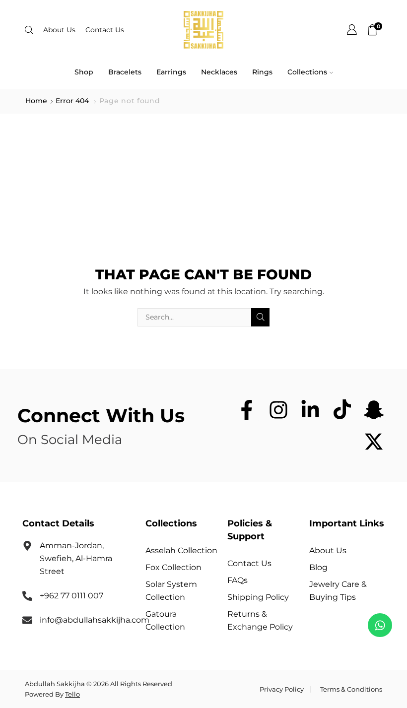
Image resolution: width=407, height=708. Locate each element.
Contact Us (104, 29)
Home (36, 101)
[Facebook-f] (247, 410)
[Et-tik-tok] (342, 410)
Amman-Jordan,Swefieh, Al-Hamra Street (76, 558)
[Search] (260, 317)
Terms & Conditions (351, 689)
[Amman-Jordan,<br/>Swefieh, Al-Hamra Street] (27, 546)
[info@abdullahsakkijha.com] (27, 620)
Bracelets (124, 71)
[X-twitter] (374, 441)
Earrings (171, 71)
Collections (307, 71)
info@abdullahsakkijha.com (94, 620)
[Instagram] (278, 410)
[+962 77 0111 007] (27, 596)
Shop (83, 71)
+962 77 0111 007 (71, 595)
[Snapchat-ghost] (374, 410)
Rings (262, 71)
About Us (59, 29)
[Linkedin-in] (310, 410)
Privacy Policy (282, 689)
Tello (72, 694)
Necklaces (219, 71)
